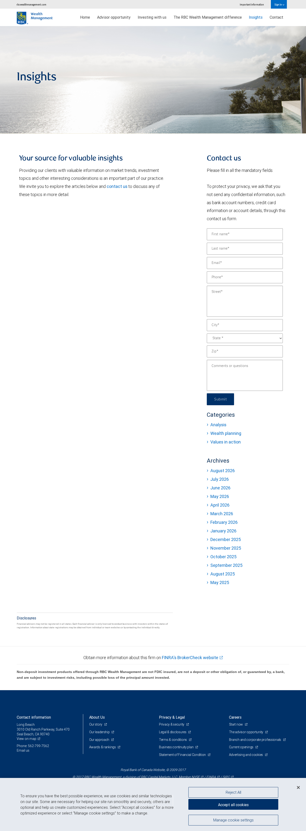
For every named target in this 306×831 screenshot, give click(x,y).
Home (85, 17)
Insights (255, 17)
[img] (153, 80)
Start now (236, 724)
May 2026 (219, 496)
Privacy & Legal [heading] (172, 717)
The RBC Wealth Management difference (208, 17)
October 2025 (223, 556)
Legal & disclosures (173, 732)
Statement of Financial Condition (183, 755)
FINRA (211, 777)
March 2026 (221, 513)
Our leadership (99, 732)
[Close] (298, 787)
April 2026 (220, 505)
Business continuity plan (176, 747)
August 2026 (222, 470)
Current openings (241, 747)
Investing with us (152, 17)
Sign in (278, 4)
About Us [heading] (97, 717)
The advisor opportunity (246, 732)
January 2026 (223, 531)
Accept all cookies (233, 804)
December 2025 (225, 539)
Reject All (233, 792)
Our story (96, 724)
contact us (117, 186)
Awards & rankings (103, 747)
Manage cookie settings (233, 819)
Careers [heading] (235, 717)
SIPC (226, 777)
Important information (252, 4)
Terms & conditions (173, 740)
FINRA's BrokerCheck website (190, 657)
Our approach (99, 740)
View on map (26, 739)
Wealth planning (225, 433)
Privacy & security (172, 724)
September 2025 (226, 565)
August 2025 (222, 574)
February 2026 (224, 522)
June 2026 (220, 488)
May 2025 (219, 582)
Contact (276, 17)
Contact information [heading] (34, 717)
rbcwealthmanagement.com (31, 4)
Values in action (225, 442)
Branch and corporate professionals (255, 740)
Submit (220, 399)
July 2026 (219, 479)
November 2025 (225, 548)
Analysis (218, 424)
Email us (23, 750)
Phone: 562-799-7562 (33, 746)
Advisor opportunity (114, 17)
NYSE (195, 777)
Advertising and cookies (246, 755)
